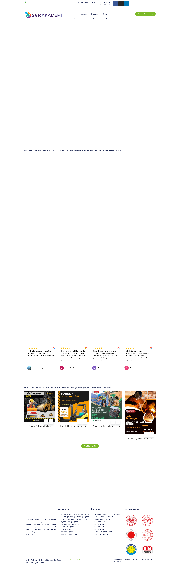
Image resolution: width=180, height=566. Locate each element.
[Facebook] (115, 3)
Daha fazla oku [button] (66, 361)
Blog (107, 19)
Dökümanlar (78, 19)
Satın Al (46, 421)
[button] (154, 355)
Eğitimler (105, 14)
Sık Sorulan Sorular (94, 19)
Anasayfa (83, 14)
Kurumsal (94, 14)
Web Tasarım (75, 560)
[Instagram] (121, 3)
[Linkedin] (126, 3)
